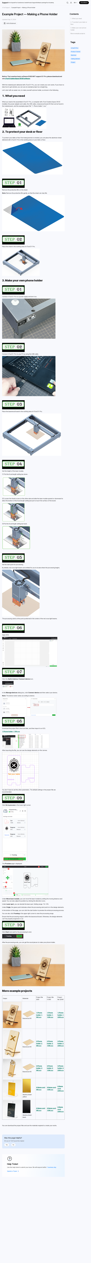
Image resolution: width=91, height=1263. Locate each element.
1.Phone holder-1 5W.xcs (11, 731)
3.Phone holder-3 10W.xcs (50, 1068)
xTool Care (17, 2)
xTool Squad (11, 2)
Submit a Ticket (12, 1171)
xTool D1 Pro (74, 48)
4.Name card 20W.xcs (60, 1088)
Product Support (32, 2)
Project (73, 62)
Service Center (24, 2)
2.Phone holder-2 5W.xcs (39, 1043)
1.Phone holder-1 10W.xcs (50, 1015)
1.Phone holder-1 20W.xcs (60, 1015)
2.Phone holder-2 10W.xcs (50, 1043)
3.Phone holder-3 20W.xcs (60, 1068)
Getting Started (75, 58)
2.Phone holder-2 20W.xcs (60, 1043)
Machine (73, 55)
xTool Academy (50, 2)
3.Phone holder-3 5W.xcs (39, 1068)
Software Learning (41, 2)
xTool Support (6, 7)
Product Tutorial (75, 51)
